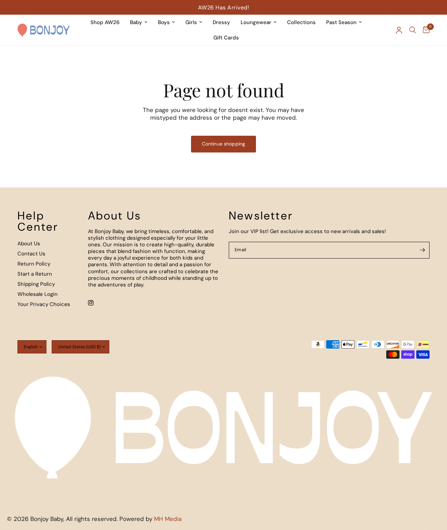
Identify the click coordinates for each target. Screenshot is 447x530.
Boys (164, 22)
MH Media (168, 519)
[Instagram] (95, 303)
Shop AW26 (104, 22)
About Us (28, 243)
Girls (191, 22)
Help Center (37, 221)
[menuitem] (105, 22)
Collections (301, 22)
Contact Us (31, 253)
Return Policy (33, 263)
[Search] (412, 30)
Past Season (341, 22)
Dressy (221, 22)
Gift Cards (226, 37)
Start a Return (34, 273)
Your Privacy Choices (43, 304)
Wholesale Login (37, 294)
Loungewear (256, 22)
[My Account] (399, 30)
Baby (136, 22)
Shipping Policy (36, 284)
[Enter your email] (423, 250)
